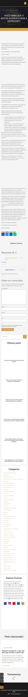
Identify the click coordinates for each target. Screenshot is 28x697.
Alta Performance (8, 477)
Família (5, 514)
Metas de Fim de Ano (9, 535)
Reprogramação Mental (9, 562)
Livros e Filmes (7, 530)
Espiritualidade (7, 510)
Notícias (6, 543)
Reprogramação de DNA (10, 559)
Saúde (5, 564)
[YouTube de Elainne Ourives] (2, 680)
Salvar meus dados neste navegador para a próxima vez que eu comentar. (12, 326)
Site (2, 318)
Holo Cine (6, 522)
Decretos (6, 501)
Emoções (6, 506)
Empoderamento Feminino (10, 508)
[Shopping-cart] (22, 603)
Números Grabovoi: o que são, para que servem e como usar (13, 651)
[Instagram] (9, 603)
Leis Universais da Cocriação (11, 528)
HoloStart (6, 526)
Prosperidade (7, 551)
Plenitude (6, 547)
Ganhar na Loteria (8, 518)
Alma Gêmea (7, 475)
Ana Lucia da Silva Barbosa (11, 258)
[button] (25, 3)
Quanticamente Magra (9, 553)
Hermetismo (7, 520)
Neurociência (7, 541)
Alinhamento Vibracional (10, 472)
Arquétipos (6, 481)
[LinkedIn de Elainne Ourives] (2, 684)
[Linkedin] (18, 603)
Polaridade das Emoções (10, 549)
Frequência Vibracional (9, 516)
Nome (3, 306)
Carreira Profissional (9, 495)
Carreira (6, 493)
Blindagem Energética (9, 491)
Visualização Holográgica (10, 570)
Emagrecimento (7, 504)
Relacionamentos (8, 557)
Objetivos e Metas (8, 545)
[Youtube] (14, 603)
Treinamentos (7, 568)
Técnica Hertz (4, 203)
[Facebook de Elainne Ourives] (2, 674)
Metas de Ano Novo (8, 533)
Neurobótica (7, 539)
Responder (3, 264)
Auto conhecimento (8, 485)
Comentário (4, 288)
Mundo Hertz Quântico (9, 537)
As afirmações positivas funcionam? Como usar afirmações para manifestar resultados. (14, 440)
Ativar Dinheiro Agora (9, 483)
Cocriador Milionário (9, 499)
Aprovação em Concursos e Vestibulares (14, 479)
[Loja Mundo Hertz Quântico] (2, 687)
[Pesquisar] (25, 336)
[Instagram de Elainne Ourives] (2, 677)
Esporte (5, 512)
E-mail (3, 312)
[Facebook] (5, 603)
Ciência (5, 497)
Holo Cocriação (7, 524)
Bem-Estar (6, 489)
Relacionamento (8, 555)
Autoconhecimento (8, 487)
